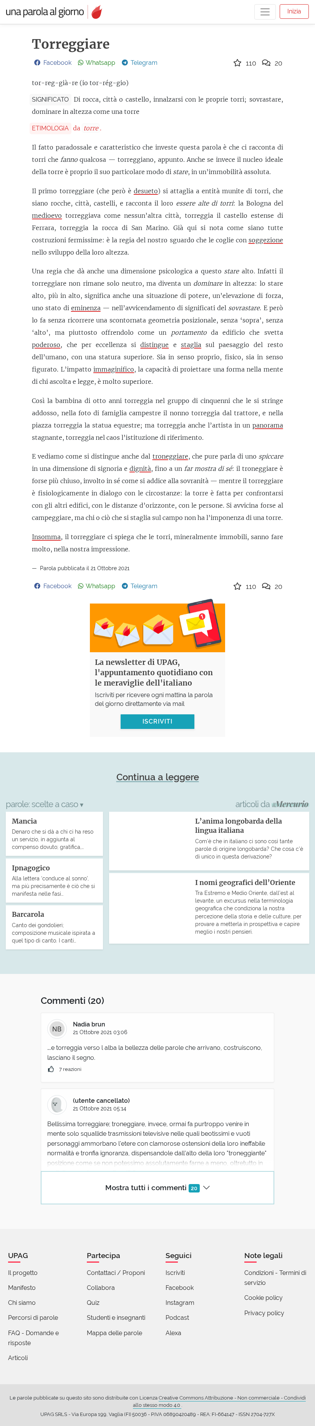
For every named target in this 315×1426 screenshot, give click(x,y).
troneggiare (170, 456)
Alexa (173, 1333)
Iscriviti (175, 1272)
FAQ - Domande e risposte (33, 1338)
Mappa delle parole (114, 1333)
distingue (154, 345)
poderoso (46, 345)
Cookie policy (263, 1297)
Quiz (93, 1302)
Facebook (180, 1287)
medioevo (47, 215)
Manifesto (22, 1287)
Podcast (177, 1317)
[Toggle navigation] (265, 12)
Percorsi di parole (33, 1317)
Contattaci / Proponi (116, 1272)
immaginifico (113, 369)
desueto (146, 191)
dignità (140, 468)
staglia (191, 345)
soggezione (266, 240)
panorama (267, 425)
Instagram (180, 1302)
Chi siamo (22, 1302)
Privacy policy (264, 1313)
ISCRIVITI (157, 721)
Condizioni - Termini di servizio (275, 1277)
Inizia (294, 11)
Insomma (46, 537)
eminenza (86, 308)
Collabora (101, 1287)
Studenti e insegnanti (116, 1317)
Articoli (18, 1358)
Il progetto (23, 1272)
